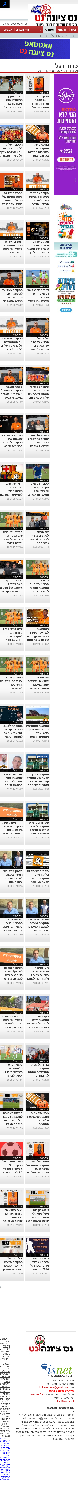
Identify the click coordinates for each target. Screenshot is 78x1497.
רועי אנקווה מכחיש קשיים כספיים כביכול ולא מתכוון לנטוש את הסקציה (38, 957)
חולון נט (6, 1434)
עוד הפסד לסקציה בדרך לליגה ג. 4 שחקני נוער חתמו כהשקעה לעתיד (38, 521)
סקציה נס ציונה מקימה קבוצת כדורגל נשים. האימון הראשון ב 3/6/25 (38, 473)
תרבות (7, 1350)
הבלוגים (6, 1401)
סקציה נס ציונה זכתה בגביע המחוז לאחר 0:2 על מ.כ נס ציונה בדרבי (38, 376)
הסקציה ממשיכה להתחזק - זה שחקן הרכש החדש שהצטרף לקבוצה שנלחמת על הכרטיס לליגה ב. (12, 282)
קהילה (37, 29)
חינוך (7, 1330)
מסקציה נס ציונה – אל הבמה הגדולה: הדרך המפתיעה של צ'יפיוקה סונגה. (38, 85)
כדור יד (43, 35)
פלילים (7, 1323)
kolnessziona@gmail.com (54, 1369)
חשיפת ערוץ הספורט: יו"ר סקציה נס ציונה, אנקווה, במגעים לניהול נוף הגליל (12, 909)
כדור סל (55, 35)
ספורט (49, 29)
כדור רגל (69, 35)
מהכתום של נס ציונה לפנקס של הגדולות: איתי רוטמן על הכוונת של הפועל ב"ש (12, 182)
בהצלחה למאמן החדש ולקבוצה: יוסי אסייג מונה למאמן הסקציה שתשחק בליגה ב (12, 715)
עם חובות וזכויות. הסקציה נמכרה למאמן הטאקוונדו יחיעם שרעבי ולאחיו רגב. (38, 909)
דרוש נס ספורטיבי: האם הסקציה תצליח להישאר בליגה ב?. (39, 570)
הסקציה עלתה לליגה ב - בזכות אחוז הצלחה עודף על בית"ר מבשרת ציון (11, 134)
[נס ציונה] (53, 25)
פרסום (6, 1437)
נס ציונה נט (70, 52)
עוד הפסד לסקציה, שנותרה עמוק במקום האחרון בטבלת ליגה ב (38, 666)
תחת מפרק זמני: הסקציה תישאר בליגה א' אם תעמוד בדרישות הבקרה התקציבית (11, 812)
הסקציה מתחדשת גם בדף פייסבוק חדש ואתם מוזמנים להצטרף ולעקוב (37, 715)
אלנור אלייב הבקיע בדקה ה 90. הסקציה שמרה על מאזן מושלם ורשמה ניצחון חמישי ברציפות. (39, 331)
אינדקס (6, 1376)
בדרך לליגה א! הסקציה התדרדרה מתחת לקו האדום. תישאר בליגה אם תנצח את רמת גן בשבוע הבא (38, 1057)
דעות (7, 1363)
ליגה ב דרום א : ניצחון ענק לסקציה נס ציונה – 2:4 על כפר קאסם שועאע (12, 618)
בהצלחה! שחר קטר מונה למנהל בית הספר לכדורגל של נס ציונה (38, 424)
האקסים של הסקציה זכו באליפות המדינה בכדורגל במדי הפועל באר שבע (38, 134)
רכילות (7, 1343)
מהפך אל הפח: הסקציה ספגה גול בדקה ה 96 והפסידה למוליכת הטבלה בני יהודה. (37, 1151)
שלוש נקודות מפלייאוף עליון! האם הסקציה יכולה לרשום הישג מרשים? (37, 1199)
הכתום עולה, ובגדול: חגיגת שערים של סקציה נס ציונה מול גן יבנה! (38, 231)
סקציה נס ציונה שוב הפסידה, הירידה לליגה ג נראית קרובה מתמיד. (13, 521)
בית (73, 29)
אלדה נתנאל (36, 1376)
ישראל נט (5, 1425)
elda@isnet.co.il (65, 1383)
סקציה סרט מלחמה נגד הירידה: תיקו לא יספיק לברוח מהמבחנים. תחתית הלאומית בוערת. (12, 1057)
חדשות (62, 29)
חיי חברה (22, 29)
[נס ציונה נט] (51, 1337)
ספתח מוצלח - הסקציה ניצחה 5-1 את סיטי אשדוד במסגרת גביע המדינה (12, 376)
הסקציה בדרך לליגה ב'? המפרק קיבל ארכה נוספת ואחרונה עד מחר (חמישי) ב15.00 (37, 763)
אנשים (8, 29)
